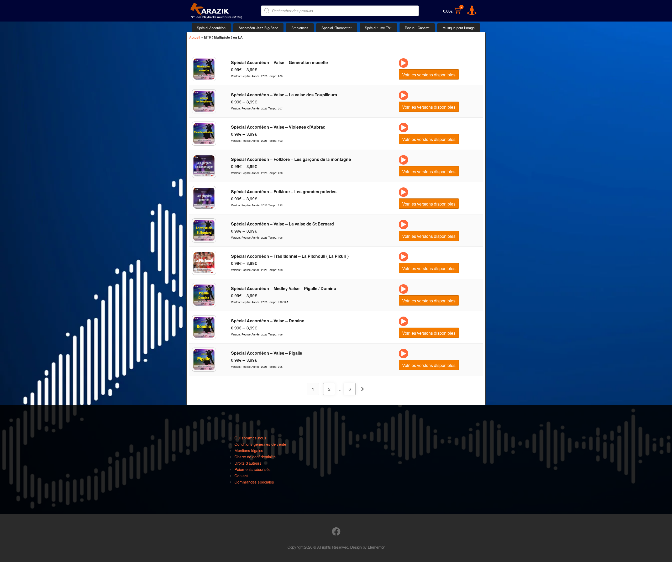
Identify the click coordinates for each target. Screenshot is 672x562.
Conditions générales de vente (260, 444)
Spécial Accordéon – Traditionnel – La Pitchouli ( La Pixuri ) (290, 256)
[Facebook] (336, 531)
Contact (241, 475)
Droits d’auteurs (247, 463)
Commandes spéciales (254, 482)
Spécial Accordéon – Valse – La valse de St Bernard (282, 224)
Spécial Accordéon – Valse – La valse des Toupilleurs (284, 95)
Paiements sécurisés (252, 469)
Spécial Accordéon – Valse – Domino (267, 321)
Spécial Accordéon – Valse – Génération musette (279, 62)
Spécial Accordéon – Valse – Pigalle (266, 353)
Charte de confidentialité (255, 456)
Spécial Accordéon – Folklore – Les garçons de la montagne (291, 159)
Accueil (194, 37)
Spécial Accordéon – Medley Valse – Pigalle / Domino (283, 288)
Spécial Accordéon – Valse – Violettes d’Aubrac (278, 127)
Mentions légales (248, 450)
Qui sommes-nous (250, 437)
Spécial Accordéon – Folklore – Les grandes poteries (284, 191)
